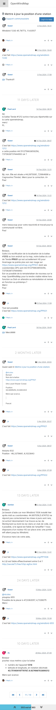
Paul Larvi (12, 109)
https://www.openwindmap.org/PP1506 (29, 557)
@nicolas (9, 372)
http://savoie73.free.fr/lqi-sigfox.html (19, 564)
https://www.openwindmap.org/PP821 (21, 380)
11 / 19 (28, 695)
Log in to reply (46, 19)
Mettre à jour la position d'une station (32, 367)
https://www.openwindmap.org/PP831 (20, 265)
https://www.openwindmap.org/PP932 (29, 475)
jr (8, 50)
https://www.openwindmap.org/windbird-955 (32, 623)
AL (9, 653)
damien (11, 505)
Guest (10, 26)
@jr (3, 79)
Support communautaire (17, 18)
